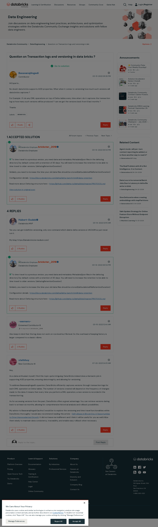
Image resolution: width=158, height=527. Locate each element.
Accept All (77, 521)
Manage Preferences (16, 521)
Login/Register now (66, 276)
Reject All (58, 521)
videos (81, 267)
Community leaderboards (67, 258)
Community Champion (100, 258)
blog (74, 267)
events (66, 261)
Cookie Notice (57, 513)
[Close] (84, 503)
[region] (45, 513)
